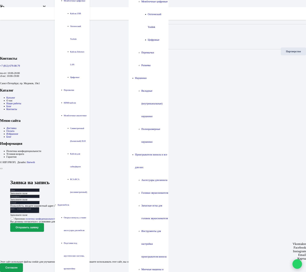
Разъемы (146, 65)
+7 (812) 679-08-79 (10, 65)
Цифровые (153, 39)
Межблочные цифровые (154, 1)
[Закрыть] (1, 168)
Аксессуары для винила (154, 180)
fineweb (31, 162)
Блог (8, 106)
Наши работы (13, 103)
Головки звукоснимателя (154, 192)
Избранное (12, 133)
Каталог (10, 97)
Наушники (141, 78)
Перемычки (147, 52)
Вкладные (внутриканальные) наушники (151, 103)
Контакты (11, 109)
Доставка (11, 128)
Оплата (10, 131)
